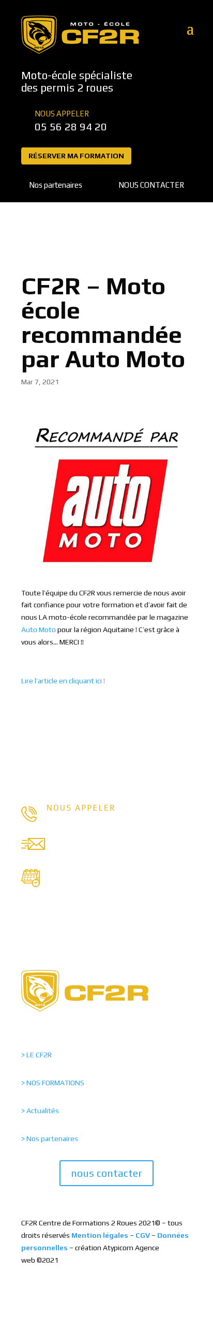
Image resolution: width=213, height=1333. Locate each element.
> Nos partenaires (49, 1138)
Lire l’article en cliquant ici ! (63, 681)
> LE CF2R (36, 1055)
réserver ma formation (76, 156)
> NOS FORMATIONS (52, 1083)
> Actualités (40, 1110)
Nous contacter (151, 185)
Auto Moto (38, 629)
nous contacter (106, 1173)
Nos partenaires (55, 185)
